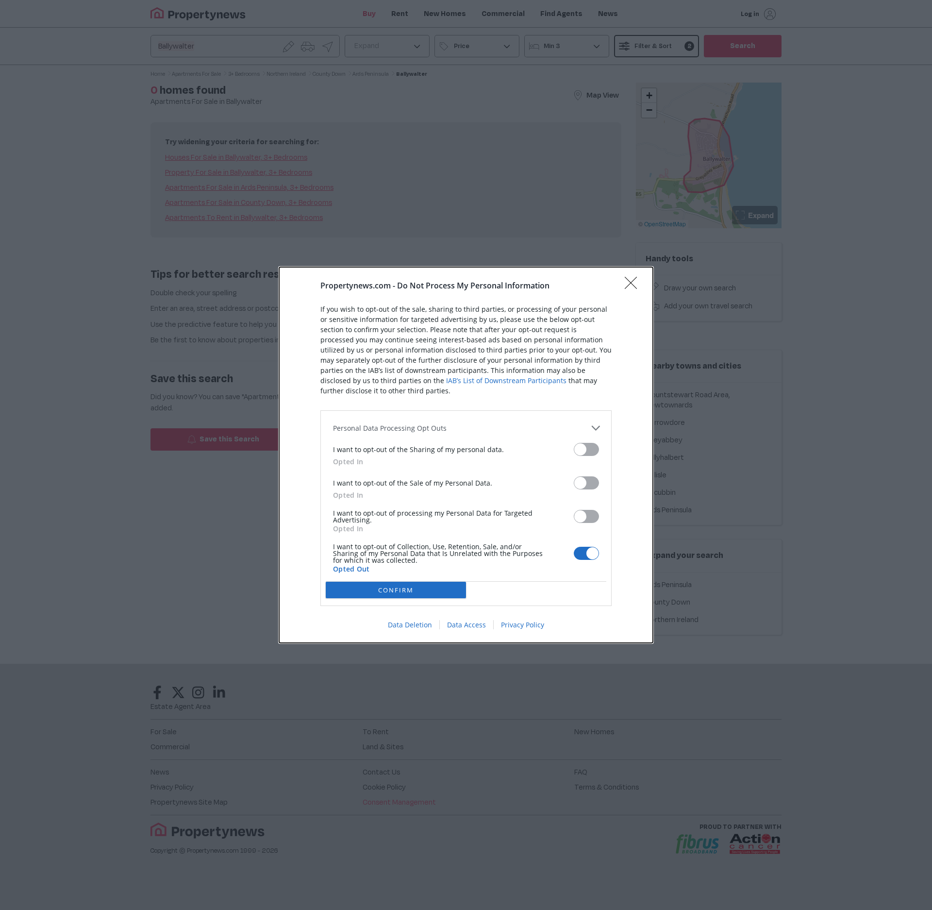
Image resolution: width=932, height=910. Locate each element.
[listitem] (466, 428)
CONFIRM (396, 590)
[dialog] (466, 455)
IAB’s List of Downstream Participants (506, 380)
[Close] (634, 286)
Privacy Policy (522, 624)
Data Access (466, 624)
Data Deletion (410, 624)
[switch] (586, 449)
